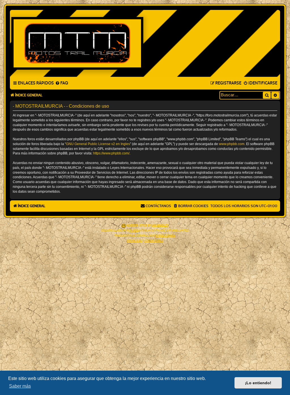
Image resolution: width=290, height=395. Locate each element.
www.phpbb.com (231, 144)
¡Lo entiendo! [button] (258, 383)
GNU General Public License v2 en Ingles (98, 144)
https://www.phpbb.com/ (111, 153)
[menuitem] (61, 83)
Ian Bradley (160, 225)
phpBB (134, 230)
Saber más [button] (20, 386)
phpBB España (165, 235)
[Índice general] (145, 43)
